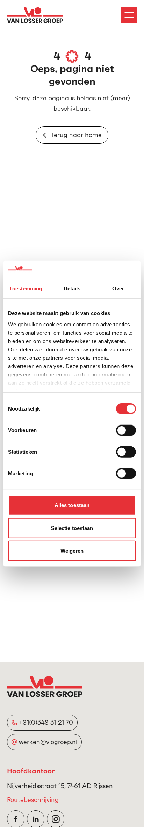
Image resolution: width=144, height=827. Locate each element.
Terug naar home (76, 135)
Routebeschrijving (33, 800)
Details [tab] (72, 288)
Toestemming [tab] (25, 288)
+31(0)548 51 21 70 (46, 722)
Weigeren (72, 551)
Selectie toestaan (72, 528)
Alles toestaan (72, 505)
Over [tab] (118, 288)
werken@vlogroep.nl (48, 742)
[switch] (126, 430)
